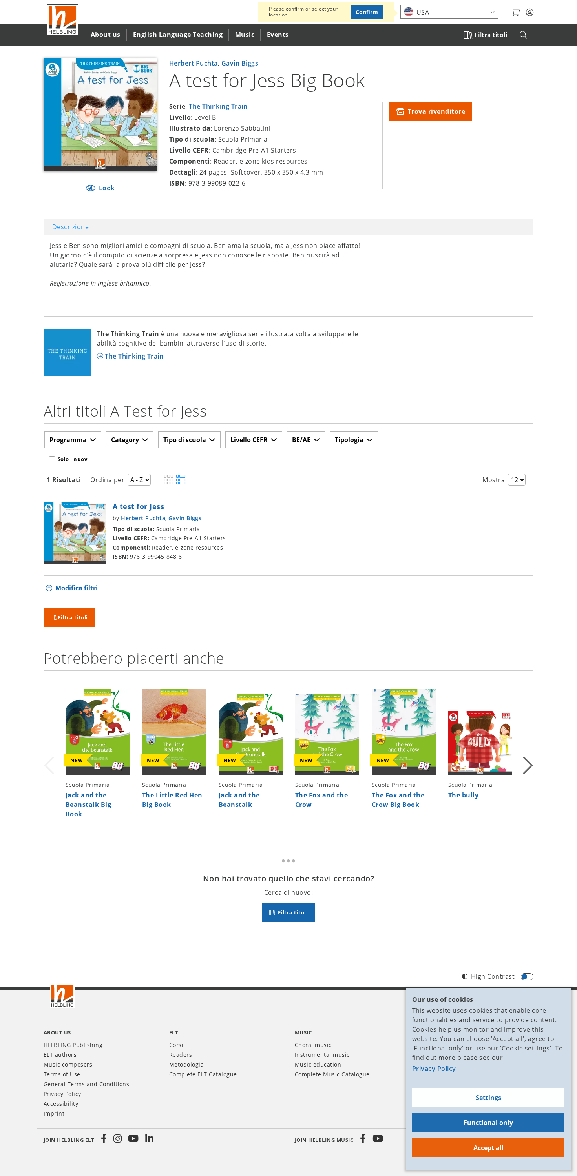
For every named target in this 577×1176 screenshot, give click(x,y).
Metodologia (186, 1064)
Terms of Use (62, 1074)
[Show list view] (180, 480)
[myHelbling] (529, 12)
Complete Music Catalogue (332, 1074)
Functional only (488, 1122)
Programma (68, 439)
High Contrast (493, 976)
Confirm (367, 12)
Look (106, 188)
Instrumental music (322, 1054)
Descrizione (70, 227)
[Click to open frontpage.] (62, 20)
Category (125, 439)
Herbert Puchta (193, 63)
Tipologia (349, 439)
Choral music (313, 1045)
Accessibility (61, 1103)
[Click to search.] (523, 35)
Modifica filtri (76, 588)
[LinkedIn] (149, 1139)
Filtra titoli (491, 35)
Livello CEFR (249, 439)
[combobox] (449, 12)
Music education (318, 1064)
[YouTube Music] (378, 1139)
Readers (180, 1054)
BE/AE (301, 439)
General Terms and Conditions (86, 1084)
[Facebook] (104, 1139)
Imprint (54, 1113)
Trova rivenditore (435, 111)
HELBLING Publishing (73, 1045)
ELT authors (60, 1054)
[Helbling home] (62, 995)
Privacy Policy (434, 1068)
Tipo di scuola (184, 439)
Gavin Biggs (239, 63)
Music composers (68, 1064)
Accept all (488, 1147)
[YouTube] (133, 1139)
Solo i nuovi (73, 458)
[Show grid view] (168, 480)
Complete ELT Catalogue (203, 1074)
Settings (488, 1097)
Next (527, 755)
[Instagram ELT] (117, 1139)
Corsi (176, 1045)
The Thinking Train (218, 106)
